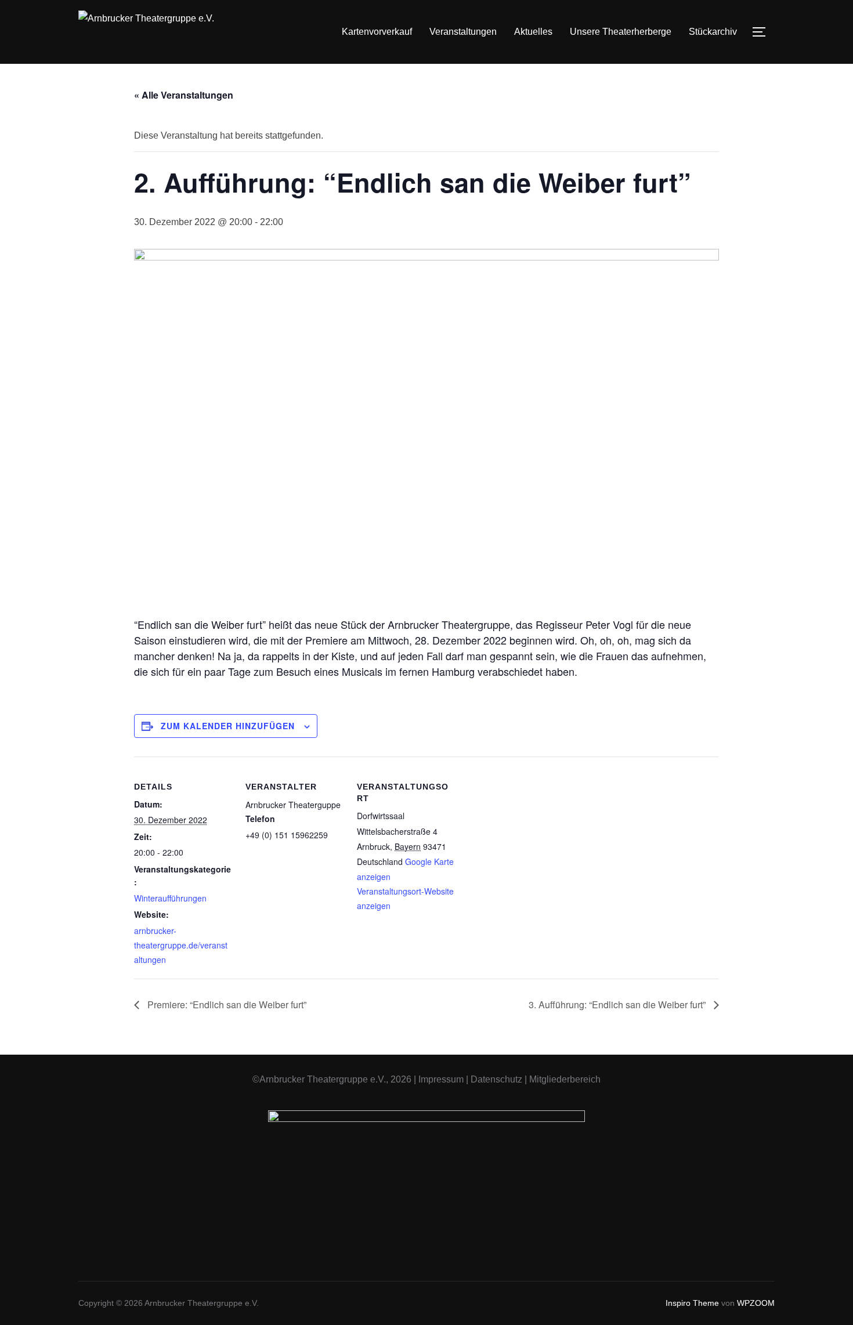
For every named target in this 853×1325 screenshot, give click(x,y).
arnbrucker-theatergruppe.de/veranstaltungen (180, 945)
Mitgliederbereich (565, 1079)
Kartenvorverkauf (377, 32)
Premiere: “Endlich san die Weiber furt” (225, 1004)
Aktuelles (533, 32)
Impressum (441, 1079)
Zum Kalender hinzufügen (228, 726)
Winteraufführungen (170, 898)
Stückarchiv (713, 32)
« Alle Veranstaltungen (183, 95)
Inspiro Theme (692, 1303)
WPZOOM (756, 1303)
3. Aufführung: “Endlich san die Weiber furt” (618, 1004)
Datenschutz (496, 1079)
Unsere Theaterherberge (620, 32)
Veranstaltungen (463, 32)
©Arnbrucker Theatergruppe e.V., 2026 (331, 1079)
